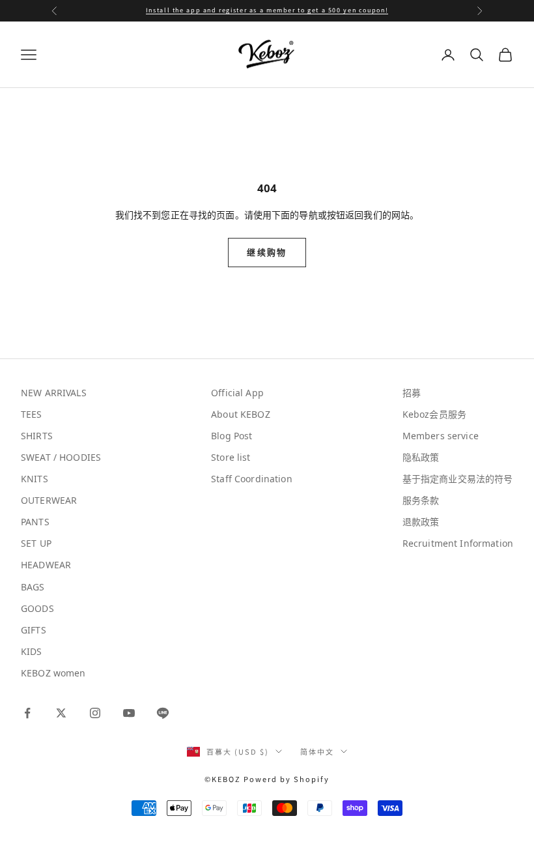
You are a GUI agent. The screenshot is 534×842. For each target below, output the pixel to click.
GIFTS (33, 630)
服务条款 (421, 500)
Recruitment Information (457, 543)
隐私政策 (421, 457)
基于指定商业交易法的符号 (457, 478)
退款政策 (421, 521)
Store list (230, 457)
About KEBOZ (240, 414)
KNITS (34, 478)
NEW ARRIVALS (54, 392)
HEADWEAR (46, 565)
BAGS (33, 587)
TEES (31, 414)
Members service (440, 435)
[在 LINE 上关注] (162, 712)
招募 (411, 392)
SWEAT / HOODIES (61, 457)
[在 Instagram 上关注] (95, 712)
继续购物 (267, 252)
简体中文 (317, 751)
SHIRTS (37, 435)
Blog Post (231, 435)
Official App (237, 392)
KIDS (31, 651)
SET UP (36, 543)
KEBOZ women (53, 673)
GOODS (37, 608)
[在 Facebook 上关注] (27, 712)
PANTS (35, 521)
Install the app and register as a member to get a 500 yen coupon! (267, 10)
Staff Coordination (251, 478)
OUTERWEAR (49, 500)
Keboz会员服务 (434, 414)
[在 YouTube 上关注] (128, 712)
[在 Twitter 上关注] (61, 712)
